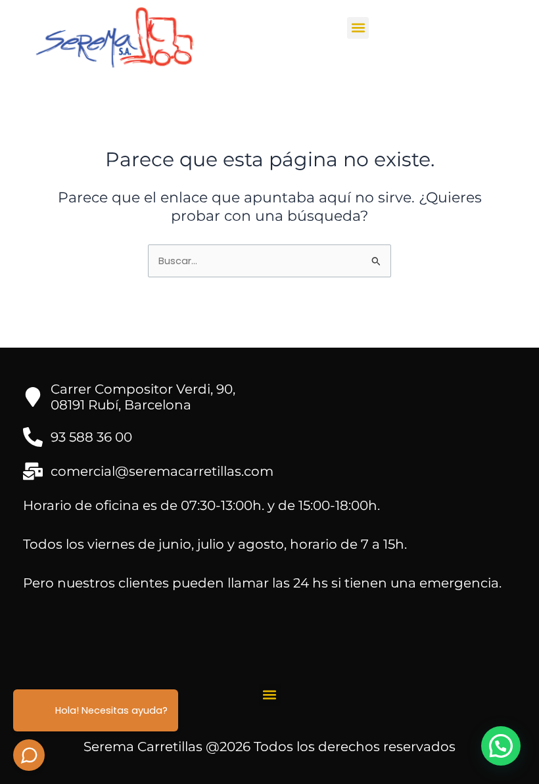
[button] (358, 28)
